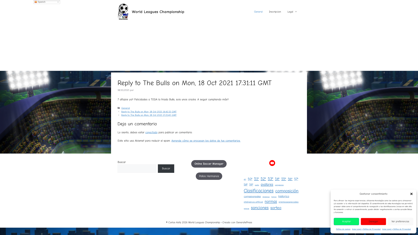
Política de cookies (343, 229)
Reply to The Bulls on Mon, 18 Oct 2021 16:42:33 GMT (149, 111)
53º (270, 178)
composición (286, 190)
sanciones (260, 207)
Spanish (41, 2)
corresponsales (252, 196)
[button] (411, 194)
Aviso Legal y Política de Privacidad (366, 229)
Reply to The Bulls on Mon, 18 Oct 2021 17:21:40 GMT (149, 115)
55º (283, 179)
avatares (267, 184)
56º (290, 179)
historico (283, 196)
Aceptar (346, 221)
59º (251, 184)
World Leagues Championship (158, 11)
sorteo (275, 207)
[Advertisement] (209, 48)
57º (296, 179)
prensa (246, 208)
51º (256, 179)
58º (246, 184)
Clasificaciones (258, 190)
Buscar (122, 162)
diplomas (266, 197)
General (258, 11)
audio (257, 185)
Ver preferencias (400, 221)
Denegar (373, 221)
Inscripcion (275, 11)
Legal (290, 11)
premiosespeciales (288, 202)
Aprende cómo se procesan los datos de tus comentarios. (206, 140)
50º (250, 179)
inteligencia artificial (253, 202)
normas (271, 201)
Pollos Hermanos (209, 176)
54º (277, 179)
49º (245, 179)
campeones (279, 185)
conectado (151, 132)
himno (273, 197)
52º (263, 179)
